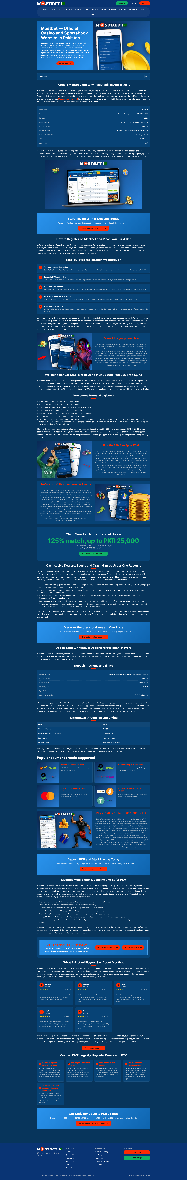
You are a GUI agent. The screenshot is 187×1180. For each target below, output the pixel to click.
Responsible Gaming (101, 1152)
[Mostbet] (51, 3)
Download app (137, 1158)
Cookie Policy (99, 1158)
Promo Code (133, 9)
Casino (87, 9)
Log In (133, 3)
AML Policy (98, 1155)
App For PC (95, 9)
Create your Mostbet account (92, 228)
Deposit (103, 9)
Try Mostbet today (92, 1048)
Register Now (65, 63)
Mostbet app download (68, 99)
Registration (78, 9)
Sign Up (144, 3)
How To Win (112, 9)
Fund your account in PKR (92, 869)
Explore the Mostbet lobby (92, 637)
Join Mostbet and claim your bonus (92, 1123)
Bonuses (45, 9)
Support (93, 14)
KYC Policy (98, 1164)
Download (121, 3)
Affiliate (142, 9)
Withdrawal (122, 9)
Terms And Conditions (102, 1161)
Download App (67, 9)
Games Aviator (55, 9)
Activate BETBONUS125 (93, 554)
